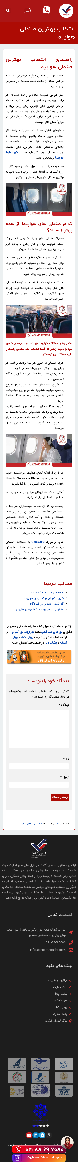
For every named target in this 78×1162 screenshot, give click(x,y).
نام (66, 759)
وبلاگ (59, 824)
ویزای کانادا (26, 637)
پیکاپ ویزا (51, 642)
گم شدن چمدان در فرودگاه (47, 604)
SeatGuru (38, 542)
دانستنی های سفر (32, 824)
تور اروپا (29, 632)
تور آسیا (18, 632)
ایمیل (64, 777)
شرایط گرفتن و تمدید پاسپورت (43, 598)
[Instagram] (49, 1135)
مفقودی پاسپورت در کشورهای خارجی (40, 609)
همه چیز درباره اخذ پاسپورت (45, 593)
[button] (27, 10)
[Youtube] (29, 1135)
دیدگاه (64, 705)
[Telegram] (42, 1135)
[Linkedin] (35, 1135)
